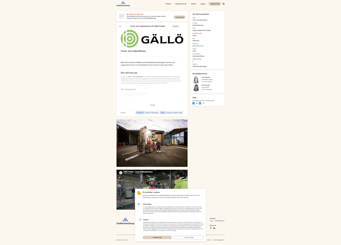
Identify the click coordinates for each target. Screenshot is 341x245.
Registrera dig (215, 4)
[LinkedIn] (200, 103)
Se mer (153, 105)
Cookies (209, 240)
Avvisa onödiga (188, 237)
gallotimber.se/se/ (198, 46)
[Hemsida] (130, 221)
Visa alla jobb (180, 17)
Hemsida (168, 4)
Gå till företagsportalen (218, 240)
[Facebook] (194, 103)
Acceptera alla (157, 237)
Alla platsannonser (181, 4)
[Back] (120, 26)
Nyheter (193, 4)
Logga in (203, 4)
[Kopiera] (203, 103)
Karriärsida (119, 240)
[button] (223, 4)
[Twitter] (196, 103)
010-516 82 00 (218, 221)
